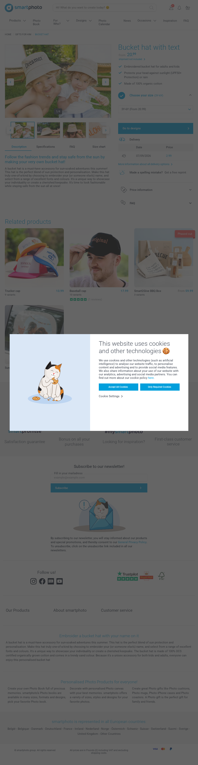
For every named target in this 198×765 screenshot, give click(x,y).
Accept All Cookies (118, 387)
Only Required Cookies (159, 387)
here (151, 378)
